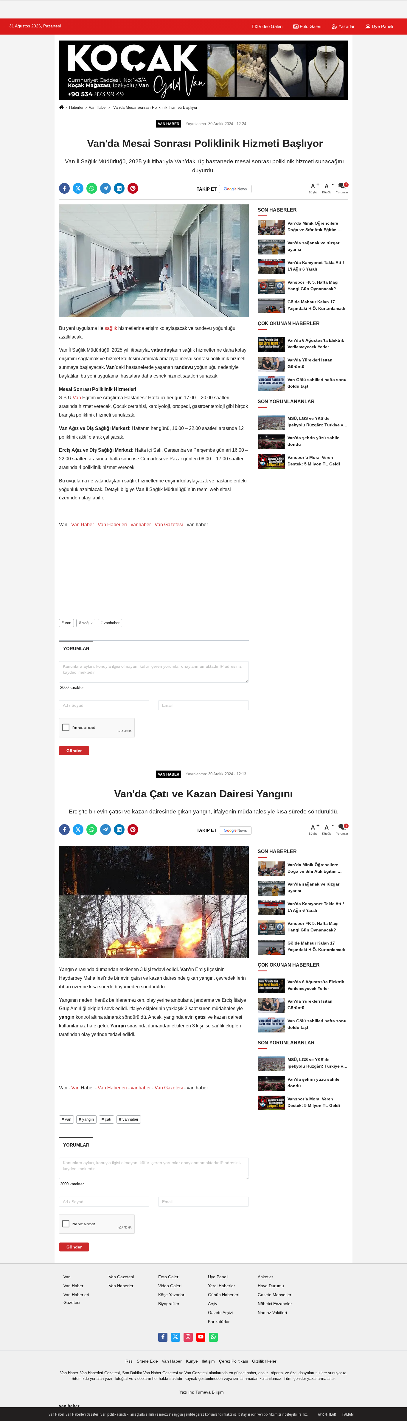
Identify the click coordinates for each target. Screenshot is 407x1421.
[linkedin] (119, 188)
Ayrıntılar (327, 1414)
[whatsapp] (91, 188)
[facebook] (64, 188)
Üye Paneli (382, 26)
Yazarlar (346, 26)
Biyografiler (168, 1304)
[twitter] (78, 188)
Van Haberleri (112, 524)
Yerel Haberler (221, 1286)
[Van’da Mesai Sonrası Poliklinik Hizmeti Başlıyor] (154, 260)
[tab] (76, 648)
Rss (129, 1361)
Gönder (74, 750)
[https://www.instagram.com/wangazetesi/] (188, 1337)
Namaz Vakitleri (272, 1312)
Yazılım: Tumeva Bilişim (201, 1392)
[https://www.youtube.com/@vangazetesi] (200, 1337)
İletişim (208, 1361)
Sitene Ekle (147, 1361)
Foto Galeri (310, 26)
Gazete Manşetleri (275, 1295)
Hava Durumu (271, 1286)
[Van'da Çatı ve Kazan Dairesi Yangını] (154, 902)
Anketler (265, 1277)
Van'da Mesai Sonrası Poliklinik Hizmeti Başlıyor (154, 107)
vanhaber (141, 524)
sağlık (110, 328)
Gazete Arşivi (220, 1312)
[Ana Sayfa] (61, 107)
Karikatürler (219, 1321)
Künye (192, 1361)
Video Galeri (269, 26)
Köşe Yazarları (172, 1295)
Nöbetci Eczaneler (275, 1304)
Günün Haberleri (223, 1295)
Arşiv (212, 1304)
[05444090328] (213, 1337)
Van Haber (98, 107)
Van (77, 397)
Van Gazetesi (168, 524)
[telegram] (105, 188)
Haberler (76, 107)
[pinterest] (133, 188)
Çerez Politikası (233, 1361)
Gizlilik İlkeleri (264, 1361)
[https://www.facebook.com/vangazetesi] (162, 1337)
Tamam (348, 1414)
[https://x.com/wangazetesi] (175, 1337)
